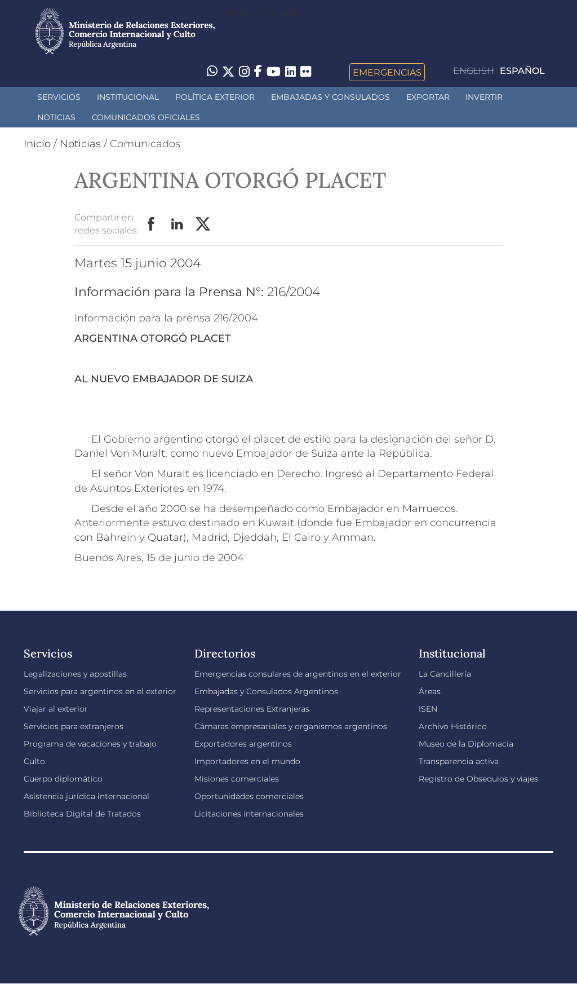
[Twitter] (228, 72)
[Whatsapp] (212, 72)
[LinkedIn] (290, 71)
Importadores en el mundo (247, 761)
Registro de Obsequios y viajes (478, 779)
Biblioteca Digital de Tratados (82, 814)
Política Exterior (215, 97)
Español (522, 70)
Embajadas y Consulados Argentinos (266, 691)
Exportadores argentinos (243, 744)
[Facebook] (258, 72)
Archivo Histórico (453, 726)
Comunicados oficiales (146, 117)
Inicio (37, 144)
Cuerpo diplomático (63, 779)
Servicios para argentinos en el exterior (100, 691)
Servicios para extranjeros (73, 726)
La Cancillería (445, 674)
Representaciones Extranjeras (251, 709)
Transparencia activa (459, 761)
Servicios (59, 97)
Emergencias (387, 72)
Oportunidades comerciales (249, 796)
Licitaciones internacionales (249, 814)
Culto (34, 761)
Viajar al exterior (56, 709)
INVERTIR (484, 97)
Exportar (428, 97)
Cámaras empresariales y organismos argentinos (290, 726)
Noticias (56, 117)
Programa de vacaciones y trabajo (90, 744)
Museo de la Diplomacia (466, 744)
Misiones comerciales (236, 779)
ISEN (428, 709)
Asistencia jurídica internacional (86, 796)
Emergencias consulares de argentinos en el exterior (297, 674)
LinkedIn (177, 224)
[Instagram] (244, 72)
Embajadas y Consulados (330, 97)
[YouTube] (274, 72)
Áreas (430, 691)
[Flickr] (305, 71)
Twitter (203, 224)
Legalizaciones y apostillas (75, 674)
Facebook (151, 224)
